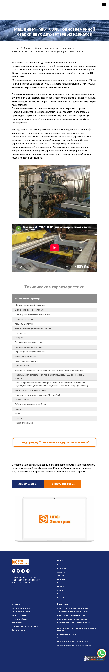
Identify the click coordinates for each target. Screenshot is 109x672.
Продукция (61, 603)
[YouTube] (18, 595)
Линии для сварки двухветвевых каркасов (72, 643)
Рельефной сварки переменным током (25, 650)
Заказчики (61, 599)
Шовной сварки (17, 646)
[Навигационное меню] (104, 4)
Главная (16, 72)
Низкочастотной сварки (20, 643)
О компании (61, 592)
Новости (60, 607)
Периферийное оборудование (67, 658)
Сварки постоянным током (21, 635)
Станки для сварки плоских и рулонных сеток (72, 632)
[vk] (28, 595)
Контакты (60, 621)
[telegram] (23, 595)
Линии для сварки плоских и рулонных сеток (72, 635)
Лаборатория (61, 596)
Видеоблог (60, 610)
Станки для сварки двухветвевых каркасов (55, 72)
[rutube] (13, 595)
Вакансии (60, 618)
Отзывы (60, 614)
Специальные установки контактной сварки (72, 662)
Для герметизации (18, 654)
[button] (28, 508)
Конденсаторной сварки (20, 639)
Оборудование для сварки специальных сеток (73, 665)
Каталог (27, 72)
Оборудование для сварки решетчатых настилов (74, 669)
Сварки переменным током (21, 632)
